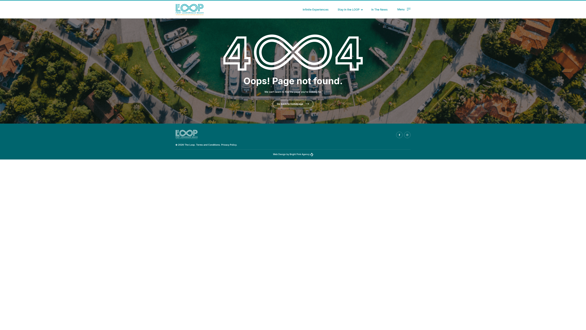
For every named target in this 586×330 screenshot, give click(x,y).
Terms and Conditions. (208, 144)
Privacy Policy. (229, 144)
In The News (379, 9)
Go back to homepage (290, 103)
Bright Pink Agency (300, 154)
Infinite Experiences (316, 9)
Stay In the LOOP (349, 9)
